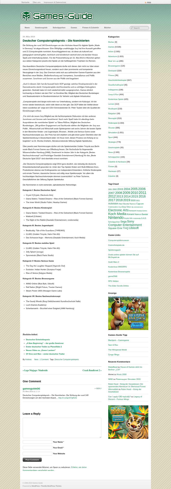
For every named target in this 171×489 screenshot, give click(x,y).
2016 (142, 196)
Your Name (58, 442)
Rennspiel (112, 118)
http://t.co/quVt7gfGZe (67, 398)
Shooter (111, 128)
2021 (138, 201)
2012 (112, 196)
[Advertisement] (45, 324)
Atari (121, 204)
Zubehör (111, 176)
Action (110, 51)
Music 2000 (122, 374)
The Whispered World (117, 350)
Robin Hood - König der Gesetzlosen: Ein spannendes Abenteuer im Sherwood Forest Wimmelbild (126, 386)
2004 (127, 189)
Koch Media (117, 214)
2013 (119, 196)
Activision (113, 203)
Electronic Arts (118, 210)
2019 (126, 200)
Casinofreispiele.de (116, 245)
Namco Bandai (141, 214)
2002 (114, 189)
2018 (119, 200)
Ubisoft (134, 228)
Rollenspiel (112, 123)
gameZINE (112, 276)
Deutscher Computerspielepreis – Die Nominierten (56, 40)
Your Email (58, 448)
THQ (125, 228)
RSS (149, 2)
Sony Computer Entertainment (125, 223)
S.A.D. (144, 218)
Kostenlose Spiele (115, 99)
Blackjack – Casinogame (118, 340)
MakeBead (112, 367)
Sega (123, 221)
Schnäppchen (59, 27)
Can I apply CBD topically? (119, 396)
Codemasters (113, 207)
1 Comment (44, 359)
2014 (127, 196)
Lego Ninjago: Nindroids (35, 370)
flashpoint (132, 211)
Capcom (140, 204)
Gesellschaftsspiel (115, 85)
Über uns (36, 2)
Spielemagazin (114, 250)
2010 (134, 193)
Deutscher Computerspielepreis (67, 359)
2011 (142, 193)
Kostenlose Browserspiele (119, 272)
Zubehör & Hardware (117, 162)
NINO (110, 379)
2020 (133, 200)
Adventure (112, 56)
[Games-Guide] (57, 20)
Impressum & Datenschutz (55, 2)
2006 (142, 189)
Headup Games (142, 211)
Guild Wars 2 (113, 262)
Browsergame (114, 66)
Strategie (112, 142)
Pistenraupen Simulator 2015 (128, 379)
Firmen (111, 166)
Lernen (111, 104)
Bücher (107, 27)
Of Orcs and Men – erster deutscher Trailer (45, 354)
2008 (118, 193)
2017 (111, 200)
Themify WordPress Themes (51, 486)
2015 (134, 196)
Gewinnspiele (41, 27)
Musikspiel (112, 109)
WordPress (36, 486)
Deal (119, 207)
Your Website (59, 453)
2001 (110, 189)
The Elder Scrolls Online (118, 286)
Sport (110, 137)
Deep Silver (126, 207)
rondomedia (137, 218)
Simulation (112, 132)
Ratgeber (112, 113)
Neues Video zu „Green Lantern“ (41, 350)
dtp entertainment (137, 207)
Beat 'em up (113, 61)
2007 (111, 193)
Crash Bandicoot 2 (92, 370)
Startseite (25, 2)
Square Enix (115, 228)
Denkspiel (112, 71)
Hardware (112, 171)
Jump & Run (113, 94)
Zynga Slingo (113, 354)
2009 (126, 193)
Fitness (111, 75)
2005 (134, 189)
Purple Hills (128, 218)
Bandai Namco (129, 204)
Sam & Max (113, 345)
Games (74, 27)
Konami (130, 214)
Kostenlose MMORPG (117, 267)
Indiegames (113, 90)
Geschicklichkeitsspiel (117, 80)
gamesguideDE (31, 388)
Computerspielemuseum (118, 240)
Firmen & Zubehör (90, 27)
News (27, 27)
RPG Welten (113, 281)
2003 (120, 189)
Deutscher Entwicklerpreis (38, 339)
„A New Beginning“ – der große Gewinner (45, 343)
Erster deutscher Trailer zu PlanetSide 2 (44, 347)
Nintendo (116, 217)
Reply (99, 388)
